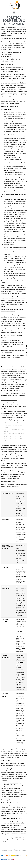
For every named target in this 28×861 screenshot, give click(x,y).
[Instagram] (26, 349)
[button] (14, 12)
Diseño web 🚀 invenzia (20, 850)
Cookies (10, 850)
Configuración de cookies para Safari (13, 437)
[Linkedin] (26, 355)
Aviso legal (12, 849)
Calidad (18, 849)
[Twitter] (26, 352)
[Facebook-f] (26, 346)
